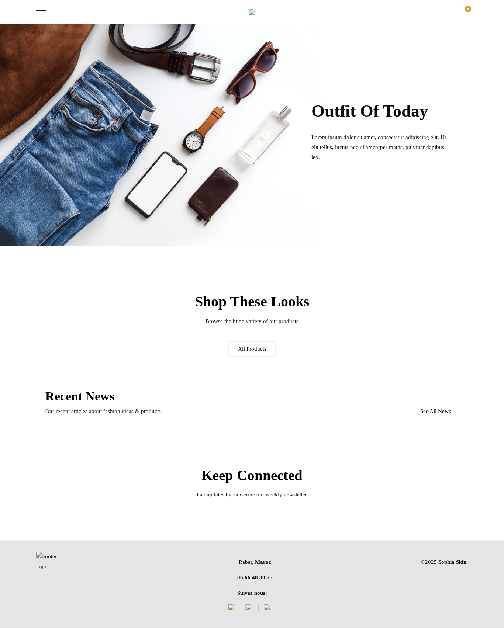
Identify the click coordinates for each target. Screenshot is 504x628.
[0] (464, 12)
